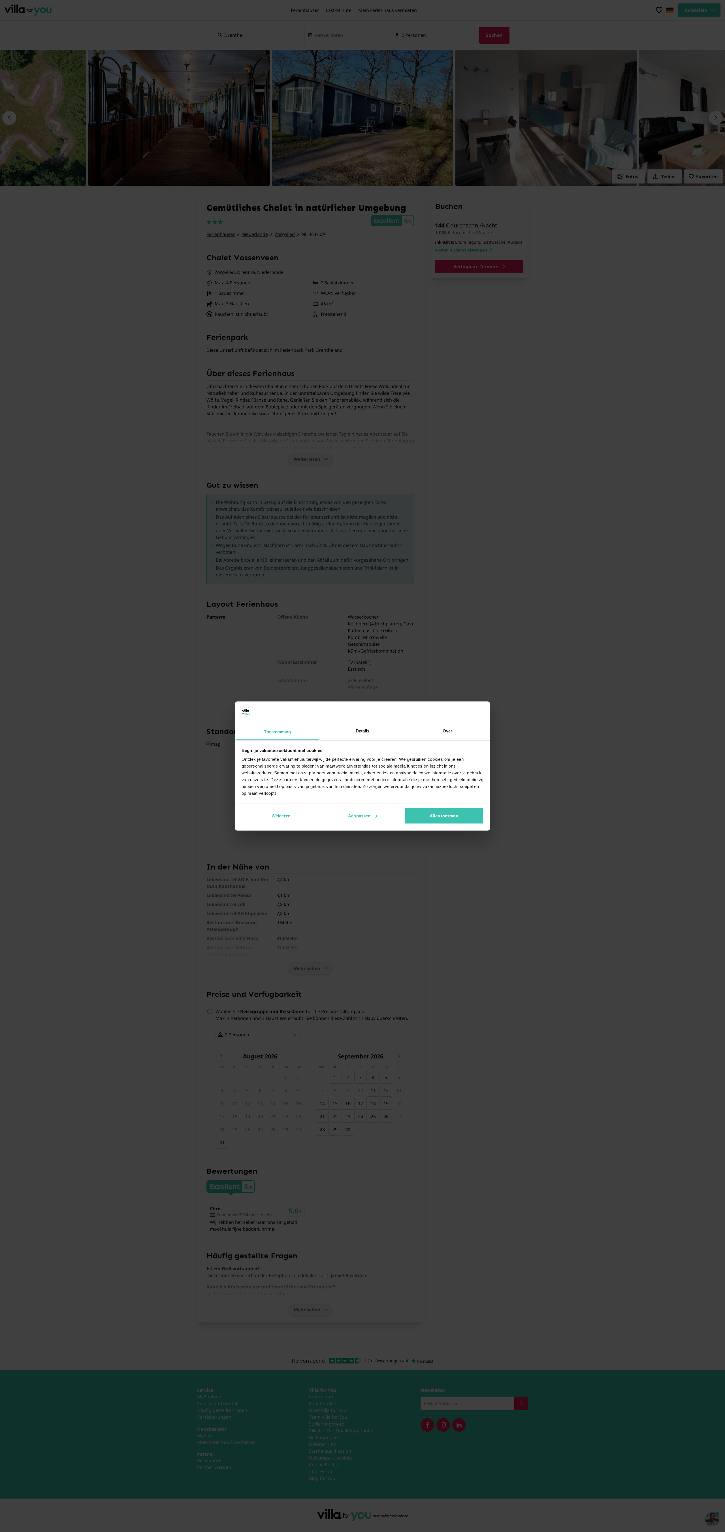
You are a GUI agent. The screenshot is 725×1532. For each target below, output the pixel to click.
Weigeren (281, 815)
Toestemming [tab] (277, 731)
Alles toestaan (444, 815)
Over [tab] (447, 730)
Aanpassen (359, 815)
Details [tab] (363, 730)
